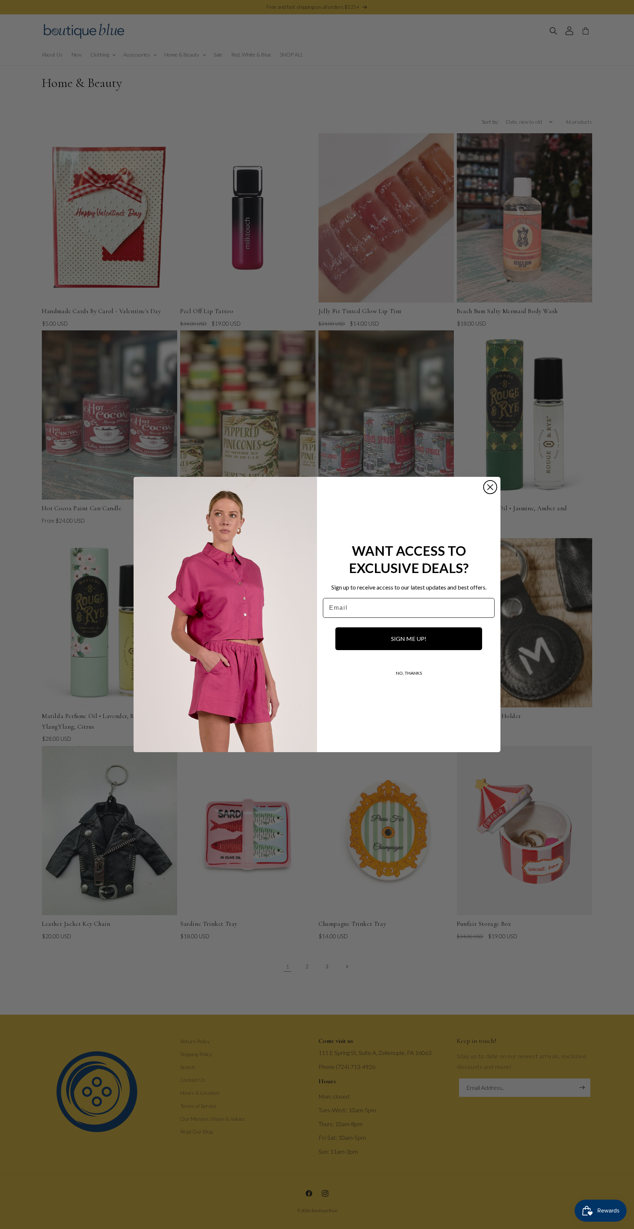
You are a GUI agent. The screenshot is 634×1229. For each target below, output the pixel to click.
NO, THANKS (409, 673)
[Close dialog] (490, 487)
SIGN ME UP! (408, 638)
